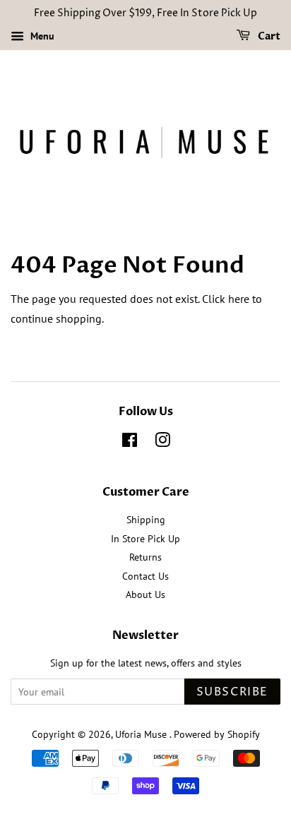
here (238, 299)
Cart (268, 36)
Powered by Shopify (217, 734)
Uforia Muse (142, 734)
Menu (41, 36)
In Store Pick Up (145, 538)
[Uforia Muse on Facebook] (129, 442)
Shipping (145, 519)
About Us (145, 594)
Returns (145, 557)
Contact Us (145, 576)
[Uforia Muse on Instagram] (162, 442)
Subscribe (232, 692)
